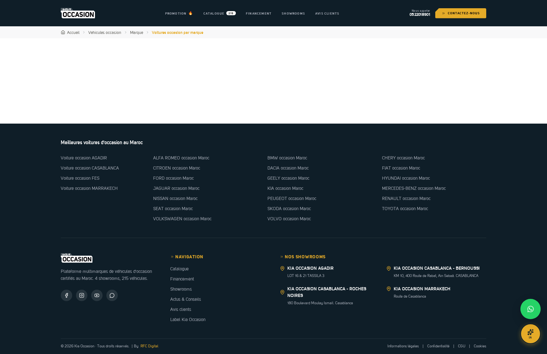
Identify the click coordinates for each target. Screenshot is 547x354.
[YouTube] (97, 295)
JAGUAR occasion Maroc (176, 188)
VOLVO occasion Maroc (289, 218)
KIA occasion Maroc (285, 188)
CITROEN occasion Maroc (176, 168)
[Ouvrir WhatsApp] (530, 309)
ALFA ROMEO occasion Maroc (181, 157)
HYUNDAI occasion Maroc (406, 178)
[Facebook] (66, 295)
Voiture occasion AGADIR (84, 157)
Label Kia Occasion (187, 319)
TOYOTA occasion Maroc (405, 208)
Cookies (480, 346)
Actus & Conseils (185, 299)
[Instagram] (81, 295)
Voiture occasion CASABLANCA (90, 168)
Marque (136, 32)
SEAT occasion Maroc (173, 208)
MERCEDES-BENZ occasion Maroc (414, 188)
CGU (461, 346)
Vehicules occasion (104, 32)
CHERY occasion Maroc (403, 157)
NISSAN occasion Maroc (175, 198)
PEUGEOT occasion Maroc (291, 198)
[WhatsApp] (112, 295)
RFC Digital (149, 346)
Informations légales (403, 346)
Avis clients (180, 309)
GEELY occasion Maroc (288, 178)
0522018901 (420, 15)
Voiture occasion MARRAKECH (89, 188)
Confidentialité (438, 346)
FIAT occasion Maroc (401, 168)
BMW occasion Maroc (287, 157)
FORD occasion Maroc (173, 178)
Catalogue (179, 268)
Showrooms (181, 289)
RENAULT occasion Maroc (406, 198)
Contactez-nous (464, 13)
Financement (182, 278)
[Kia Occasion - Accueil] (78, 13)
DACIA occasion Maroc (288, 168)
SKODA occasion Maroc (289, 208)
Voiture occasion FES (80, 178)
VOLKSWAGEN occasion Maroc (182, 218)
